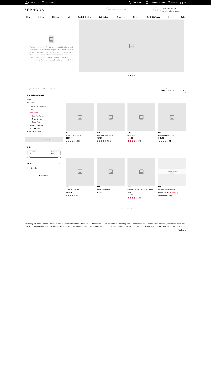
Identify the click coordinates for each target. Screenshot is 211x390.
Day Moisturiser (38, 116)
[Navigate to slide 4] (134, 75)
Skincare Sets (35, 128)
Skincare (46, 89)
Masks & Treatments (37, 125)
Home (27, 89)
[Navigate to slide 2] (130, 75)
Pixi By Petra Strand (36, 89)
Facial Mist (36, 122)
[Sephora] (34, 10)
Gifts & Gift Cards (34, 132)
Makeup (30, 100)
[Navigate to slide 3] (132, 75)
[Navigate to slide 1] (128, 75)
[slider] (28, 157)
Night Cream (37, 119)
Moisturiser (34, 112)
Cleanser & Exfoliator (38, 106)
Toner (32, 109)
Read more (182, 230)
